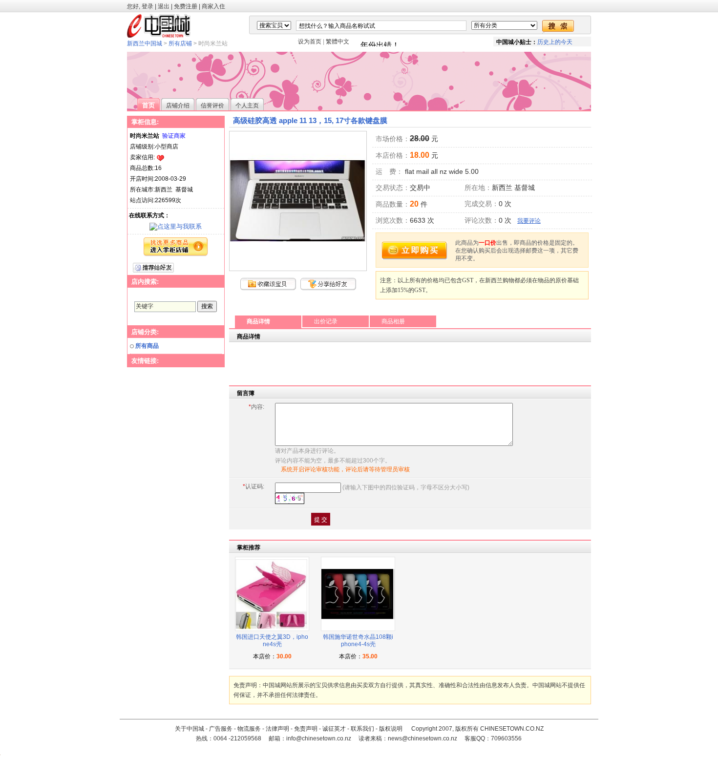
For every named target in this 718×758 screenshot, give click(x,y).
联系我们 (362, 728)
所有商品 (147, 345)
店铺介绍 (178, 105)
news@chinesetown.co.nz (422, 738)
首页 (148, 105)
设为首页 (309, 41)
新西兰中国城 (144, 43)
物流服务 (249, 728)
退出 (163, 6)
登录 (147, 6)
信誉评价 (212, 105)
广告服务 (220, 728)
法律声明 (277, 728)
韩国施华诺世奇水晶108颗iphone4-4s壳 (358, 640)
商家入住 (213, 6)
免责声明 (305, 728)
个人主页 (247, 105)
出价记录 (326, 321)
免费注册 (185, 6)
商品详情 (258, 321)
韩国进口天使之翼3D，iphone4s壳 (272, 640)
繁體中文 (337, 41)
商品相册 (393, 321)
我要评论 (529, 220)
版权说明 (390, 728)
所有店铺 (180, 43)
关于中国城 (189, 728)
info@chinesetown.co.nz (318, 738)
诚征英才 (334, 728)
